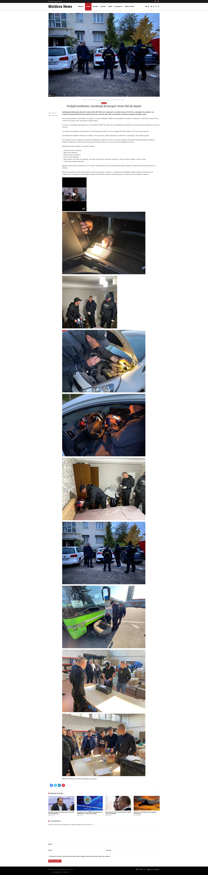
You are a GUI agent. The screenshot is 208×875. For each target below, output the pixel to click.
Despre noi (150, 869)
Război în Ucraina (129, 6)
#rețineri (79, 779)
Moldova (80, 6)
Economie (95, 6)
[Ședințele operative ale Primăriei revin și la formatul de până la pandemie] (61, 803)
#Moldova (72, 779)
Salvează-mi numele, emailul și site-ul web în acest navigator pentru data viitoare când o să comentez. (80, 856)
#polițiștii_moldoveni (89, 779)
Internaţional (118, 6)
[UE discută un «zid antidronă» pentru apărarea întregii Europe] (147, 803)
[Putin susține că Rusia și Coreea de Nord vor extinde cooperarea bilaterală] (118, 803)
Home (85, 99)
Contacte (156, 869)
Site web (108, 850)
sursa (144, 114)
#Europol (65, 779)
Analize (110, 6)
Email (50, 850)
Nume (50, 844)
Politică (88, 6)
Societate (103, 6)
